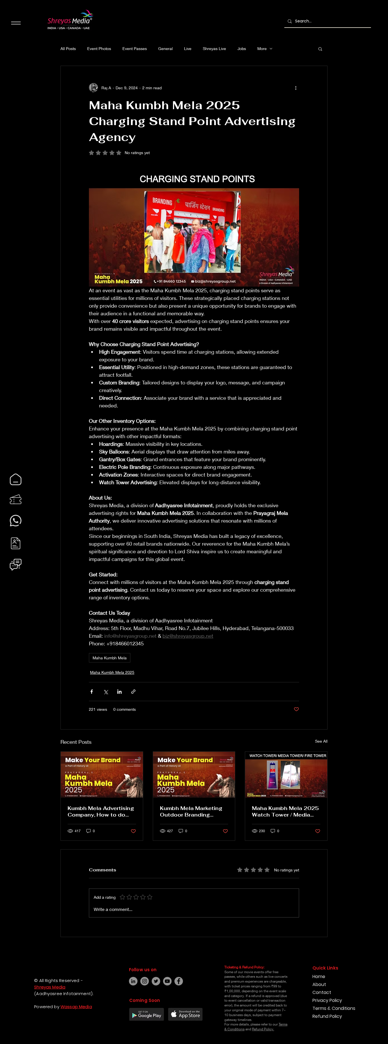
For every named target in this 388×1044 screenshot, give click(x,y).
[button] (320, 48)
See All (321, 741)
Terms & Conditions (333, 1008)
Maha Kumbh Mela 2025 (112, 672)
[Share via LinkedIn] (119, 691)
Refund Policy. (263, 1029)
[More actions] (295, 87)
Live (187, 48)
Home (318, 976)
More (262, 48)
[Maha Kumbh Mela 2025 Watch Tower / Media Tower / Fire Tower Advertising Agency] (286, 775)
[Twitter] (156, 981)
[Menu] (15, 23)
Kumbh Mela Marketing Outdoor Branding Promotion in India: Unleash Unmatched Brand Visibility (191, 811)
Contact (321, 992)
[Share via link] (133, 691)
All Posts (68, 48)
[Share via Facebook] (91, 691)
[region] (16, 479)
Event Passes (134, 48)
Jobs (241, 48)
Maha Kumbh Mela (110, 657)
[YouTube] (167, 981)
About (319, 984)
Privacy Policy (327, 1000)
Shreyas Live (214, 48)
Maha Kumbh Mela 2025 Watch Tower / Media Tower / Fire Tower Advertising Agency (285, 811)
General (165, 48)
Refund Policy (327, 1016)
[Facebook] (10, 1017)
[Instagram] (10, 1028)
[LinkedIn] (133, 981)
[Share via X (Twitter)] (105, 691)
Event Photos (99, 48)
